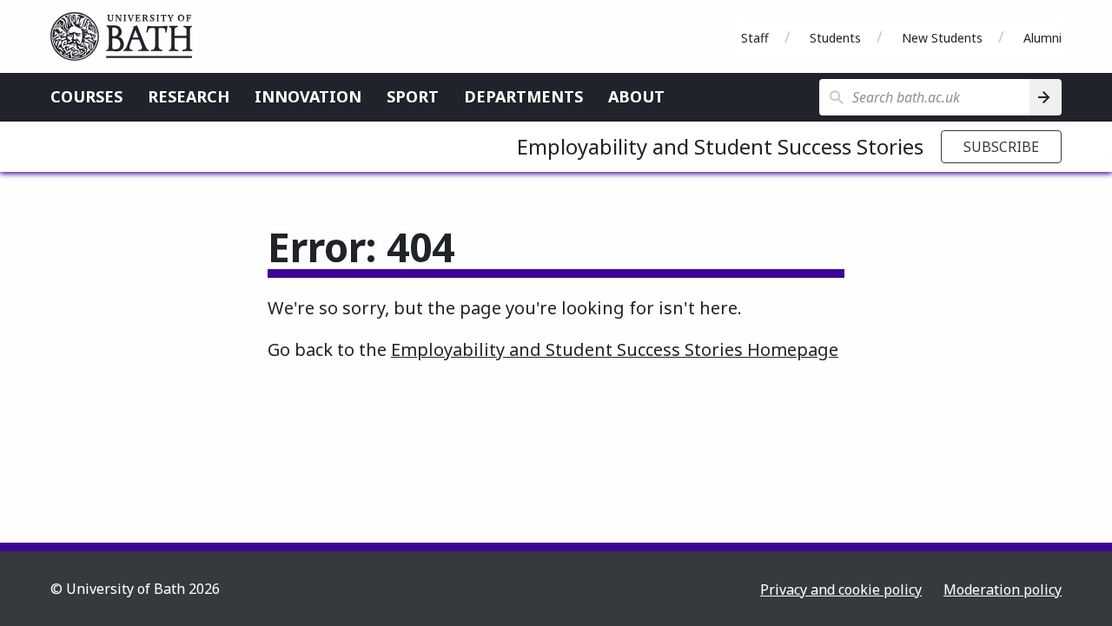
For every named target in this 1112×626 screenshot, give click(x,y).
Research (188, 96)
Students (835, 38)
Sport (413, 96)
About (636, 96)
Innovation (308, 96)
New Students (942, 38)
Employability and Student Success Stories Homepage (614, 349)
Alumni (1042, 38)
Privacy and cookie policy (841, 589)
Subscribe (1001, 146)
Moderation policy (1002, 589)
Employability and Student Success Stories (720, 146)
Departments (523, 96)
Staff (755, 38)
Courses (86, 96)
